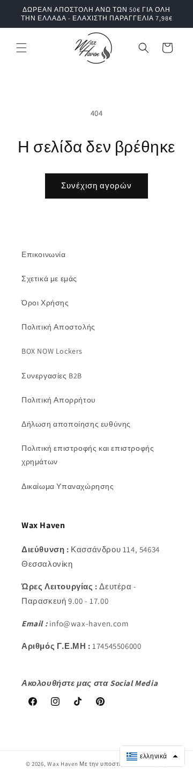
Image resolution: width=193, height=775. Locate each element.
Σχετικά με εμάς (49, 278)
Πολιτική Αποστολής (58, 327)
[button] (21, 48)
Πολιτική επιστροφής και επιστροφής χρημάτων (87, 454)
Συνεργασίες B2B (51, 376)
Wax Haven (62, 763)
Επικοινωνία (43, 254)
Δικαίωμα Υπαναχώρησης (67, 486)
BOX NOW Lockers (52, 351)
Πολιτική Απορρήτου (58, 400)
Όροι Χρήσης (45, 303)
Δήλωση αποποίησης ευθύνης (76, 424)
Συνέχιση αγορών (96, 185)
